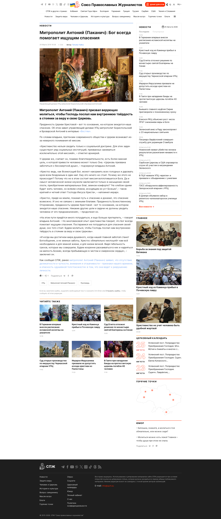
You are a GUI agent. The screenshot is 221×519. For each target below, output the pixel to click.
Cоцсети (71, 481)
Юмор (140, 423)
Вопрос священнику (121, 16)
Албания (74, 11)
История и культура (100, 16)
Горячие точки (155, 16)
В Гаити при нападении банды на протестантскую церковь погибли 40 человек (158, 99)
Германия (116, 11)
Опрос (70, 477)
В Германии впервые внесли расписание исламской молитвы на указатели (157, 40)
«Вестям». (85, 131)
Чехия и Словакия (166, 11)
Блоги (167, 16)
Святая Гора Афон (89, 11)
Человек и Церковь (79, 16)
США (153, 11)
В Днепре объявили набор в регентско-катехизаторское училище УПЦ (158, 198)
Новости (48, 16)
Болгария (104, 11)
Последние (144, 31)
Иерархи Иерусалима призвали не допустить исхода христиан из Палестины (156, 86)
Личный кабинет (74, 495)
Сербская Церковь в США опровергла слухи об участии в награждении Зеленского (158, 165)
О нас (69, 499)
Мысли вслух (139, 16)
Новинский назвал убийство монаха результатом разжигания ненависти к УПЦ (158, 152)
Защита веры (61, 16)
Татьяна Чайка (78, 45)
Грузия (135, 11)
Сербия (145, 11)
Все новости (145, 206)
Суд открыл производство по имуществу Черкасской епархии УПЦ (53, 363)
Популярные (158, 31)
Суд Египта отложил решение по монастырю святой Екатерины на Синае (118, 327)
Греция (126, 11)
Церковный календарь (151, 338)
